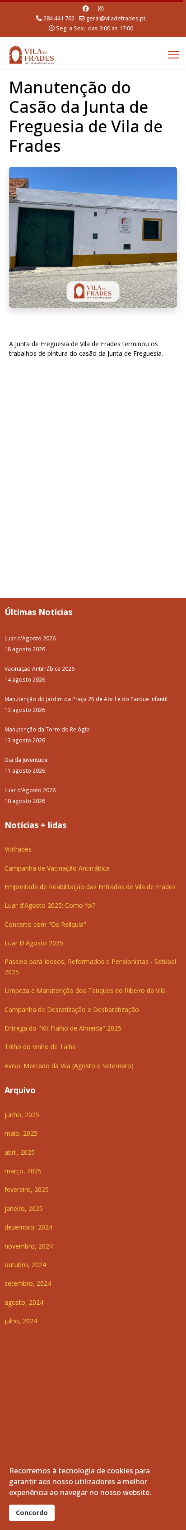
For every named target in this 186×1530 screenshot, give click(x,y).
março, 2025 (23, 1171)
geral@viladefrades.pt (115, 18)
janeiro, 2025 (24, 1208)
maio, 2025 (21, 1133)
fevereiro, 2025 (27, 1189)
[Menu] (173, 55)
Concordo (32, 1512)
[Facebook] (86, 8)
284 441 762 (58, 18)
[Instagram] (100, 8)
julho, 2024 (21, 1321)
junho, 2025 (22, 1114)
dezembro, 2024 (28, 1227)
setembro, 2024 (28, 1283)
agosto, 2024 (24, 1302)
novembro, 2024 (29, 1246)
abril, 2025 (20, 1152)
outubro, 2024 (25, 1264)
